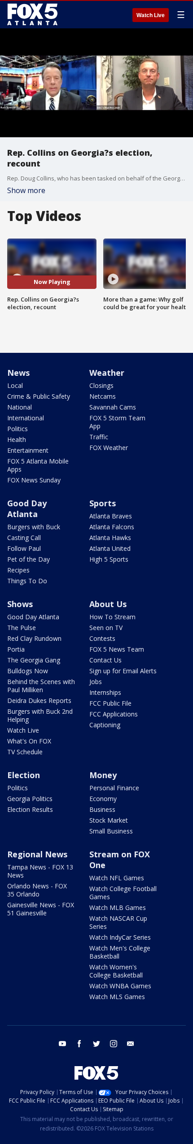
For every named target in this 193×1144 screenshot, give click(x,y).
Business (102, 809)
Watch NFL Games (116, 878)
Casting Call (24, 537)
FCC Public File (110, 703)
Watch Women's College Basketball (116, 971)
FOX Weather (108, 447)
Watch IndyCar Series (120, 937)
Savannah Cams (112, 407)
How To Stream (112, 617)
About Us (108, 604)
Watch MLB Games (117, 907)
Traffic (98, 436)
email (130, 1043)
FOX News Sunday (34, 480)
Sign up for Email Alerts (123, 671)
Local (15, 385)
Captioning (104, 725)
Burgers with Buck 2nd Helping (40, 715)
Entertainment (27, 450)
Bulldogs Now (27, 671)
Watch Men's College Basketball (119, 952)
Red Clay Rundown (34, 638)
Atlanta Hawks (110, 537)
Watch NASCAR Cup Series (118, 922)
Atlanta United (110, 548)
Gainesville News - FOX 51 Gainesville (40, 909)
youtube (62, 1043)
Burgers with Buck (33, 526)
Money (103, 775)
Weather (106, 372)
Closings (101, 385)
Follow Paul (24, 548)
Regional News (37, 854)
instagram (113, 1043)
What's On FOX (29, 741)
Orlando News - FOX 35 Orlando (37, 890)
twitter (96, 1043)
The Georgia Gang (33, 660)
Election (23, 775)
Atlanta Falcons (111, 526)
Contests (102, 638)
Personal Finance (114, 788)
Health (16, 439)
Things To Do (27, 581)
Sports (102, 503)
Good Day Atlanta (27, 508)
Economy (103, 798)
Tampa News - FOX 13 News (40, 871)
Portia (16, 649)
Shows (20, 604)
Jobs (95, 681)
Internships (105, 692)
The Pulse (21, 627)
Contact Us (105, 660)
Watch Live (150, 15)
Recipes (18, 570)
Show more (26, 190)
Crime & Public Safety (38, 396)
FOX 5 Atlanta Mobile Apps (38, 465)
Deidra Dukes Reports (39, 700)
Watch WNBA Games (120, 986)
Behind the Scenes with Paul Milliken (41, 685)
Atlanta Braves (110, 516)
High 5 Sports (108, 559)
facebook (79, 1043)
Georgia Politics (30, 798)
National (19, 407)
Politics (17, 428)
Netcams (102, 396)
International (25, 418)
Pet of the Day (28, 559)
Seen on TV (106, 627)
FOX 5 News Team (116, 649)
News (18, 372)
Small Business (111, 831)
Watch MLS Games (117, 996)
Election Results (30, 809)
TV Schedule (25, 752)
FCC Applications (113, 714)
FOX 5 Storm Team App (117, 422)
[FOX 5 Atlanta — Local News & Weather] (33, 14)
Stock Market (108, 820)
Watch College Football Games (123, 892)
